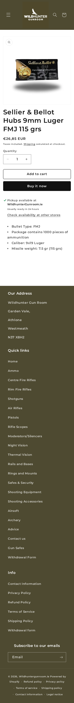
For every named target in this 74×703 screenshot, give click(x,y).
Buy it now (37, 186)
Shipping (29, 144)
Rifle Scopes (18, 427)
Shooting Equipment (24, 492)
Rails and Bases (20, 464)
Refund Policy (19, 602)
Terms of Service (21, 611)
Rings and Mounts (22, 473)
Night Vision (18, 445)
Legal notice (55, 694)
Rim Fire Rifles (19, 389)
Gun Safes (16, 548)
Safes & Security (21, 483)
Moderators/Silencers (25, 436)
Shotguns (15, 399)
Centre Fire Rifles (22, 380)
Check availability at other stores (33, 215)
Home (13, 361)
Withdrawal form (21, 630)
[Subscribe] (61, 657)
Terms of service (26, 688)
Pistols (13, 417)
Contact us (16, 538)
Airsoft (13, 511)
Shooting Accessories (25, 501)
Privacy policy (55, 681)
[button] (8, 14)
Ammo (13, 371)
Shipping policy (51, 688)
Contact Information (24, 584)
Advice (13, 529)
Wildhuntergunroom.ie (34, 676)
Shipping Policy (20, 621)
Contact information (29, 694)
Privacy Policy (19, 593)
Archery (14, 520)
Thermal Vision (20, 455)
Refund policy (33, 681)
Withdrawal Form (22, 557)
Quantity (10, 151)
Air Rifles (15, 408)
